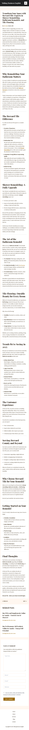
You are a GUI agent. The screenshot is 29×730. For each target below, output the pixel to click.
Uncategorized (5, 620)
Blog (14, 719)
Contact (14, 721)
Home (14, 711)
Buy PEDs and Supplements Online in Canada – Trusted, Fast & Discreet (14, 615)
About (14, 714)
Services (14, 716)
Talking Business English (11, 3)
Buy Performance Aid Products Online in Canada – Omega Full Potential (12, 628)
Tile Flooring (22, 265)
